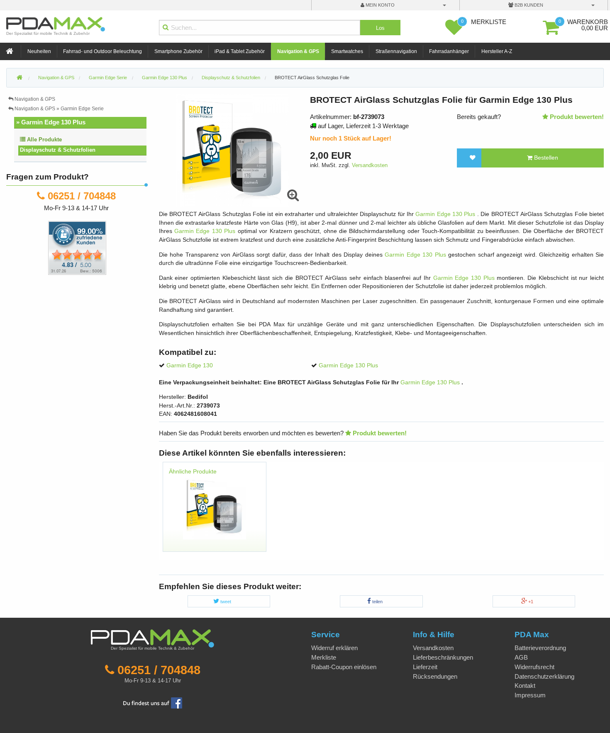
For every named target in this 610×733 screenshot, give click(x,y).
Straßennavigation (396, 51)
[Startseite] (10, 52)
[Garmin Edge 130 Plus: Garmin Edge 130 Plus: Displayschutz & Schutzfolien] (214, 507)
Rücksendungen (435, 676)
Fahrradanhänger (449, 51)
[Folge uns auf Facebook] (153, 702)
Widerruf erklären (334, 647)
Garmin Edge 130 (189, 365)
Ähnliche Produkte (193, 471)
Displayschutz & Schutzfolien (57, 150)
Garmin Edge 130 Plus (446, 214)
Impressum (530, 695)
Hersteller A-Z (496, 51)
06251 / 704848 (82, 195)
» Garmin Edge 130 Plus (50, 122)
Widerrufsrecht (534, 666)
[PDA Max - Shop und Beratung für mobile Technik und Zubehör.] (19, 77)
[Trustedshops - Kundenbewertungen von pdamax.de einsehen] (47, 247)
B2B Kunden (528, 4)
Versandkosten (370, 165)
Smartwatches (347, 51)
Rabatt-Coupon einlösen (343, 666)
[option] (215, 511)
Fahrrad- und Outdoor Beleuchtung (102, 51)
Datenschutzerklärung (544, 676)
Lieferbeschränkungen (443, 657)
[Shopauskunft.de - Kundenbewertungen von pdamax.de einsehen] (77, 247)
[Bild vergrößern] (293, 195)
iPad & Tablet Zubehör (240, 51)
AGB (521, 657)
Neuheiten (39, 51)
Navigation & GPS (298, 51)
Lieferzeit (425, 666)
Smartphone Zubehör (178, 51)
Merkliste (323, 657)
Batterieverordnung (540, 647)
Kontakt (525, 685)
